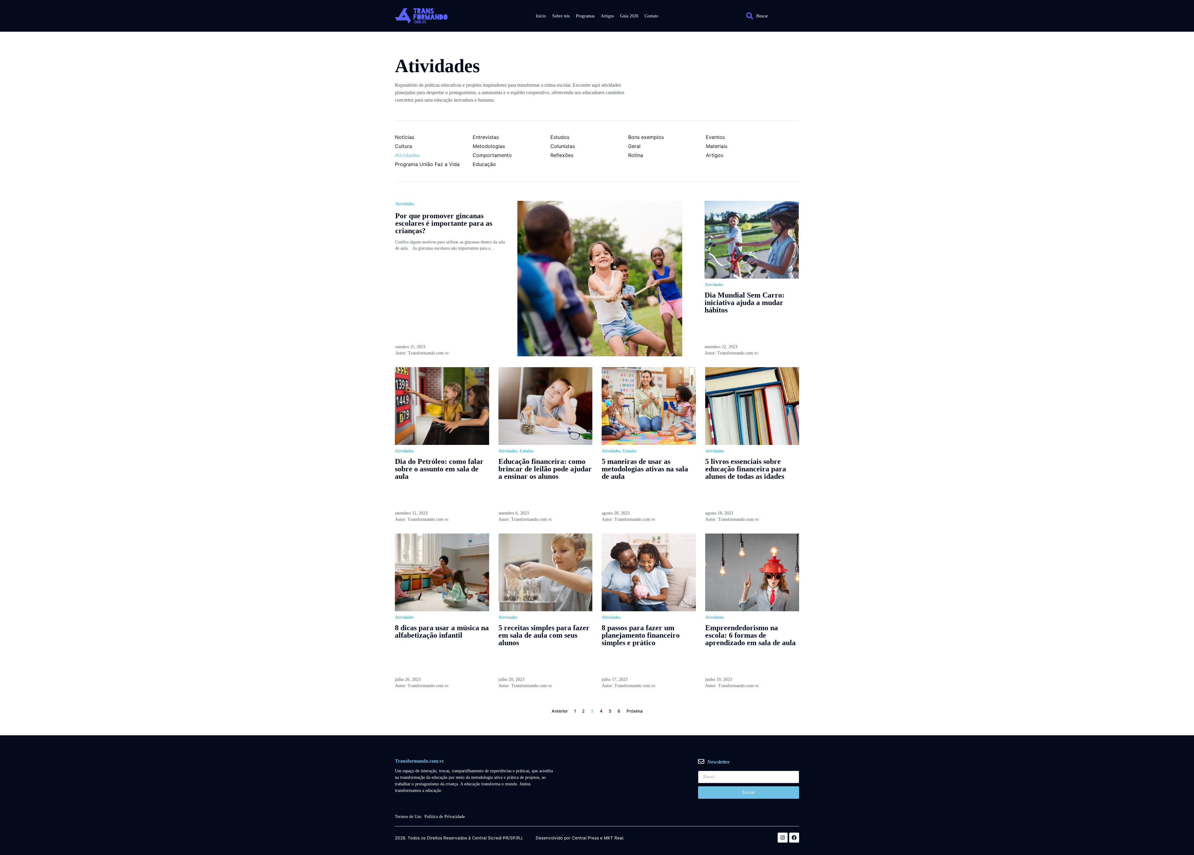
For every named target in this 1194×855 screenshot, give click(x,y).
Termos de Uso (408, 816)
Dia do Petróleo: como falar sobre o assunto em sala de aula (439, 468)
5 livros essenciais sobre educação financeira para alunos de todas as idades (745, 468)
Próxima (635, 711)
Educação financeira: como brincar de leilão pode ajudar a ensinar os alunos (545, 468)
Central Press (585, 838)
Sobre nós (561, 15)
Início (541, 15)
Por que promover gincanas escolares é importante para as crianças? (443, 223)
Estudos (526, 451)
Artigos (607, 15)
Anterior (560, 711)
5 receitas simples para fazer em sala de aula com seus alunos (544, 635)
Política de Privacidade (444, 816)
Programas (585, 15)
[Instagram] (783, 838)
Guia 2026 (629, 15)
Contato (651, 15)
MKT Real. (614, 838)
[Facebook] (794, 838)
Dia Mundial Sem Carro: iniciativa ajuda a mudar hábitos (744, 302)
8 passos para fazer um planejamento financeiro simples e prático (641, 635)
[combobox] (769, 15)
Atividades (404, 203)
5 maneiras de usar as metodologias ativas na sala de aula (645, 468)
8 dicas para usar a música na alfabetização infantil (442, 631)
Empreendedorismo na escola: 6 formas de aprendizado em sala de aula (750, 635)
